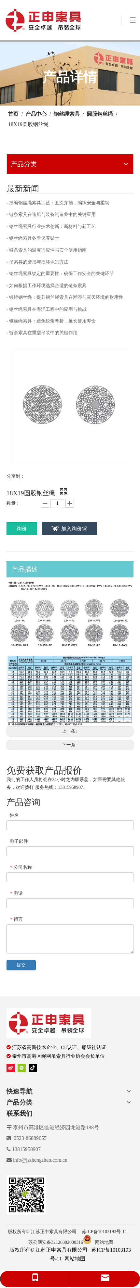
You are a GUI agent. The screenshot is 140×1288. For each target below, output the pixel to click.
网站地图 (104, 1242)
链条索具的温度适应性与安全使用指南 (48, 250)
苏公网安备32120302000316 (55, 1242)
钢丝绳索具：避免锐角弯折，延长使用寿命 (52, 321)
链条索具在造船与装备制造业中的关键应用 (52, 214)
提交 (21, 965)
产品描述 (25, 569)
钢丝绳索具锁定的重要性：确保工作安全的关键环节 (61, 273)
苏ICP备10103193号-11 (105, 1231)
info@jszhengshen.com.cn (40, 1160)
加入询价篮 (74, 528)
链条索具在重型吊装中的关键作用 (43, 332)
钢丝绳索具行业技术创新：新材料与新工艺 (52, 226)
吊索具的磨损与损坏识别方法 (38, 261)
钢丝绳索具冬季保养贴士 (34, 238)
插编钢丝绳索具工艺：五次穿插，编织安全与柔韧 (59, 202)
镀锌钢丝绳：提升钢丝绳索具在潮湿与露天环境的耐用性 (66, 297)
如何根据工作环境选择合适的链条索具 (48, 285)
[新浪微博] (11, 1068)
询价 (22, 528)
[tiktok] (33, 1068)
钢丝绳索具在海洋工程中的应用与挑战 (48, 309)
